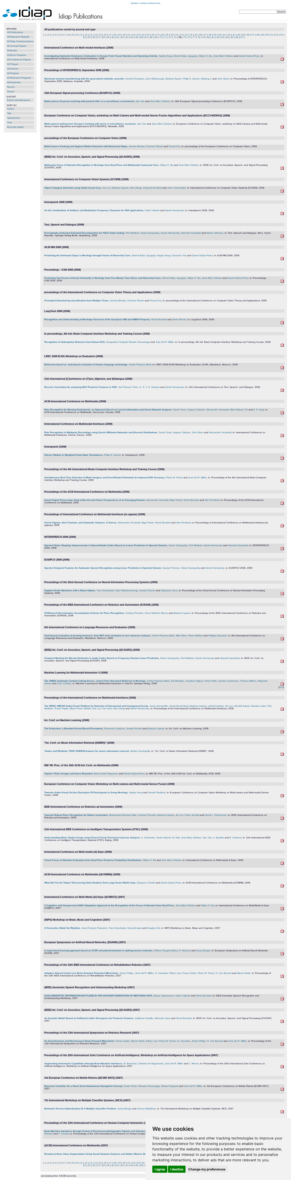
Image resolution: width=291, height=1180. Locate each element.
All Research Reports (18, 37)
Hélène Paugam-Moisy (166, 950)
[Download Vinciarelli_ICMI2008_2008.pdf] (282, 526)
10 (76, 34)
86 (237, 37)
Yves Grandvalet (105, 590)
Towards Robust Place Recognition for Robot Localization (76, 815)
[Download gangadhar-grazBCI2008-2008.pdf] (282, 346)
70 (160, 37)
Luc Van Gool (104, 708)
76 (189, 37)
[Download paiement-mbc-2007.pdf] (282, 932)
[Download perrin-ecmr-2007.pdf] (282, 1090)
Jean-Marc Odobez (223, 56)
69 (156, 37)
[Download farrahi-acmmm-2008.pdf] (282, 886)
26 (152, 34)
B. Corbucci (235, 837)
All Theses (12, 64)
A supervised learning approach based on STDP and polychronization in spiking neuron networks (98, 950)
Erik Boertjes (177, 681)
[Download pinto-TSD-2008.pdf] (282, 391)
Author (10, 109)
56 (94, 37)
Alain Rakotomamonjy (126, 590)
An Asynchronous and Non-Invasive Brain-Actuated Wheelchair (79, 1041)
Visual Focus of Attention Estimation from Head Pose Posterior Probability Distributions (92, 860)
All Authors (12, 68)
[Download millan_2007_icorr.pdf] (282, 977)
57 (98, 37)
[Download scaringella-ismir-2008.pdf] (282, 755)
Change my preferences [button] (207, 1169)
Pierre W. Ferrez (174, 477)
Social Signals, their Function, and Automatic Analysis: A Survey (80, 522)
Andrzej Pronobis (134, 613)
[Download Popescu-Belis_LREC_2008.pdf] (282, 368)
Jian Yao (140, 101)
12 (86, 34)
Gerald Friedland (157, 792)
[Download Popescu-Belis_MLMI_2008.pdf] (282, 684)
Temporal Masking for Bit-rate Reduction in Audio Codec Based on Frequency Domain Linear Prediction (101, 658)
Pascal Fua (174, 146)
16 (105, 34)
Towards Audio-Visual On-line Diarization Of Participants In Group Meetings (86, 792)
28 (162, 34)
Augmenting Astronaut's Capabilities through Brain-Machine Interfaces (83, 1063)
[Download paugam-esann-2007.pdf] (282, 954)
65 (136, 37)
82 (218, 37)
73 (175, 37)
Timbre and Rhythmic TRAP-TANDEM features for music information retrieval (86, 751)
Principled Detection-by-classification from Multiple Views (76, 300)
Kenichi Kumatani (135, 78)
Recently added (15, 127)
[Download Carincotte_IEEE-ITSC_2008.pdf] (282, 841)
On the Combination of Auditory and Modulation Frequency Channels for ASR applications (93, 210)
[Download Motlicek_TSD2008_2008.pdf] (282, 236)
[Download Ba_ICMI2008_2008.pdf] (282, 282)
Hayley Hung (165, 56)
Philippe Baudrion (217, 635)
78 (199, 37)
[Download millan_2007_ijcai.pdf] (282, 1067)
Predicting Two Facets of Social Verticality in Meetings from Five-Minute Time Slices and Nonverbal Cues (102, 278)
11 (81, 34)
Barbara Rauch (173, 78)
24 (143, 34)
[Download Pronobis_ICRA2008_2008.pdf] (282, 617)
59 (108, 37)
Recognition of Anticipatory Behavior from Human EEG (74, 342)
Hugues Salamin (196, 409)
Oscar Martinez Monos (156, 613)
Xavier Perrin (130, 1086)
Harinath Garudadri (191, 233)
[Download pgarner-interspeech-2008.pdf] (282, 459)
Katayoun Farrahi (146, 882)
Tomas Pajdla (61, 708)
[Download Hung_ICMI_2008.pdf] (282, 60)
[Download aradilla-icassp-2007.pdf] (282, 1022)
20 (124, 34)
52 (277, 34)
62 (122, 37)
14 (95, 34)
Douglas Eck (153, 928)
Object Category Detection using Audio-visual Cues (72, 188)
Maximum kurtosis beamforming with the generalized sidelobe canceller (84, 78)
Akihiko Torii (90, 708)
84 (227, 37)
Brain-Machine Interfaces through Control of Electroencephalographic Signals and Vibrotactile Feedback (102, 1131)
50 (267, 34)
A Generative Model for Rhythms (62, 928)
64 (132, 37)
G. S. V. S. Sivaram (149, 387)
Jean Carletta (64, 683)
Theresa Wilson (248, 681)
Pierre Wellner (195, 635)
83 (222, 37)
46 (248, 34)
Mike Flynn (181, 635)
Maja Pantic (176, 500)
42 (229, 34)
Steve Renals (179, 319)
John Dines (223, 78)
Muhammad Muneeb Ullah (123, 815)
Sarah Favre (179, 409)
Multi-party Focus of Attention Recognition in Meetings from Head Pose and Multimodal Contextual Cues (101, 165)
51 (272, 34)
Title (9, 113)
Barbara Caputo (120, 188)
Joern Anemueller (176, 188)
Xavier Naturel (163, 837)
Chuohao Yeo (179, 255)
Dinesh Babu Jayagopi (185, 56)
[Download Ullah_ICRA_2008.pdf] (282, 819)
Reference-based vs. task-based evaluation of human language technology (85, 364)
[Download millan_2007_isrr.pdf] (282, 1045)
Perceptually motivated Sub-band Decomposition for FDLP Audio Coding (84, 233)
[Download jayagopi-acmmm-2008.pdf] (282, 259)
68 (151, 37)
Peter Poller (211, 681)
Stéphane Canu (169, 590)
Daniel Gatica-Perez (249, 56)
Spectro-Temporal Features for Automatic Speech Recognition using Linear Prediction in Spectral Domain (102, 568)
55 (89, 37)
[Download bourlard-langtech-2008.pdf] (282, 323)
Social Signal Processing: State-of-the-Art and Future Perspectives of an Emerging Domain (94, 500)
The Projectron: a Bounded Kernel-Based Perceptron (73, 728)
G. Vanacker (161, 973)
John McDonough (155, 78)
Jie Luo (106, 188)
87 (242, 37)
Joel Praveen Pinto (128, 387)
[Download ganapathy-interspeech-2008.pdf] (282, 549)
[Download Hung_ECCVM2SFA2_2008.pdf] (282, 796)
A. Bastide (218, 837)
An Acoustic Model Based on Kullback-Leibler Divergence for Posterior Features (88, 1018)
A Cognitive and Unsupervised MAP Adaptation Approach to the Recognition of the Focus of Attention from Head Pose (109, 905)
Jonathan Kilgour (194, 681)
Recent (11, 87)
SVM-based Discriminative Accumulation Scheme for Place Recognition (84, 613)
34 (191, 34)
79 (203, 37)
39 (214, 34)
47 (253, 34)
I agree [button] (160, 1169)
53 (281, 34)
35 (195, 34)
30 (172, 34)
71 (165, 37)
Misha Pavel (76, 708)
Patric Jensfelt (192, 815)
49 (262, 34)
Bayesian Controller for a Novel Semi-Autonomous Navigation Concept (83, 1086)
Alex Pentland (212, 500)
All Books (12, 50)
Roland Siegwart (169, 1086)
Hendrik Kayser (242, 706)
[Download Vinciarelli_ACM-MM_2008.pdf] (282, 504)
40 (219, 34)
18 (114, 34)
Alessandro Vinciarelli (217, 409)
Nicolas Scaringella (140, 751)
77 (194, 37)
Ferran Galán (189, 973)
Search (11, 91)
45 (243, 34)
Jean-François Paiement (94, 928)
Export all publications (18, 100)
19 (119, 34)
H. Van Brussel (223, 973)
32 (181, 34)
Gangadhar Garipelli (116, 342)
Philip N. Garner (191, 78)
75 (184, 37)
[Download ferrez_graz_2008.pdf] (282, 481)
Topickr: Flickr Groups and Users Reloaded (68, 773)
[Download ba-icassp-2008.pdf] (282, 169)
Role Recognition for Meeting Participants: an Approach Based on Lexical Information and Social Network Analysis (108, 409)
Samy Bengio (134, 928)
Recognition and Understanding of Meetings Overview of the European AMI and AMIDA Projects (97, 319)
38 (210, 34)
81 (213, 37)
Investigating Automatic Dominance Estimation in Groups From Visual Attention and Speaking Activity (100, 56)
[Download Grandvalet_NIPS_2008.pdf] (282, 594)
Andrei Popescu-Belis (140, 364)
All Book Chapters (16, 55)
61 (117, 37)
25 (148, 34)
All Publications (15, 32)
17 (109, 34)
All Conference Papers (19, 59)
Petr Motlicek (132, 233)
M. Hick (176, 837)
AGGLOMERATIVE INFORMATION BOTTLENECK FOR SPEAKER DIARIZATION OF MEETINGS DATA (98, 995)
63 (127, 37)
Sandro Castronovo (228, 681)
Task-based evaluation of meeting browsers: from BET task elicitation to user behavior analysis (97, 635)
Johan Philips (127, 973)
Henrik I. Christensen (216, 815)
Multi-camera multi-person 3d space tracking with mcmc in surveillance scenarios (90, 124)
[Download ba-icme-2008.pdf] (282, 864)
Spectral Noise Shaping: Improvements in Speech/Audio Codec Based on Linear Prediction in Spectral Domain (105, 545)
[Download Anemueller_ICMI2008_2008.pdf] (282, 710)
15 (100, 34)
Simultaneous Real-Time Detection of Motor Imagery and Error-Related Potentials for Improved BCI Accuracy (104, 477)
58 (103, 37)
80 (208, 37)
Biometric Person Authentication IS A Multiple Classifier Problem (80, 1108)
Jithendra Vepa (162, 1018)
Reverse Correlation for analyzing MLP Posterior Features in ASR (80, 387)
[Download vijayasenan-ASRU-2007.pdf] (282, 999)
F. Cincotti (63, 1133)
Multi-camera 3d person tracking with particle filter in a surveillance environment (89, 101)
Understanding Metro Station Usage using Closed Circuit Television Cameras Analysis (92, 837)
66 (141, 37)
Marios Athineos (214, 233)
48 (257, 34)
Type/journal (13, 118)
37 (205, 34)
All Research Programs (19, 78)
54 (84, 37)
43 (234, 34)
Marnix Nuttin (244, 973)
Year (9, 122)
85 (232, 37)
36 (200, 34)
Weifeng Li (206, 78)
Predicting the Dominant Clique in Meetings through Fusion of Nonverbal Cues (87, 255)
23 (138, 34)
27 (157, 34)
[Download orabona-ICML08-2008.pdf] (282, 732)
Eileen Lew (175, 973)
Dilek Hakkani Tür (239, 409)
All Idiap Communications (20, 41)
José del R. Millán (165, 342)
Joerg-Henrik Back (152, 188)
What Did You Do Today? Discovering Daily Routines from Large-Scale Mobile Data (89, 882)
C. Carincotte (148, 837)
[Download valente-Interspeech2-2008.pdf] (282, 214)
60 (113, 37)
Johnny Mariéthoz (146, 1108)
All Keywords (13, 82)
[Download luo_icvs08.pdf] (282, 191)
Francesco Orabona (114, 728)
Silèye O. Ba (205, 56)
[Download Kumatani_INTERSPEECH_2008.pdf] (282, 82)
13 (90, 34)
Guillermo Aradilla (144, 1018)
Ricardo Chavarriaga (139, 342)
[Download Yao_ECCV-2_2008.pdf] (282, 127)
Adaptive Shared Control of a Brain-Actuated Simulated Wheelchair (81, 973)
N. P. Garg (258, 409)
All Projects (13, 73)
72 (170, 37)
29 (167, 34)
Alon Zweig (135, 188)
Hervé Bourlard (159, 319)
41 (224, 34)
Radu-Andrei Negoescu (106, 773)
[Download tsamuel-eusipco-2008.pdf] (282, 572)
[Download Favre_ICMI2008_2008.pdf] (282, 436)
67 (146, 37)
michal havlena (216, 706)
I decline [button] (176, 1169)
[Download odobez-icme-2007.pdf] (282, 909)
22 (133, 34)
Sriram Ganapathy (149, 233)
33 (186, 34)
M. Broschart (130, 1063)
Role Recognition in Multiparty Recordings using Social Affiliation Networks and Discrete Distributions (100, 432)
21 (129, 34)
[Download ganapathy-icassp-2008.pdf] (282, 662)
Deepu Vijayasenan (163, 995)
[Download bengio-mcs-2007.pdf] (282, 1112)
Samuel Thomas (171, 568)
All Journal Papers (16, 46)
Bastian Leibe (258, 706)
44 (238, 34)
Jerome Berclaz (137, 146)
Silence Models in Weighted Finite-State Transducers (73, 455)
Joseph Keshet (147, 590)
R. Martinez (185, 950)
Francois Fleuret (154, 146)
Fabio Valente (152, 210)
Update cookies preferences (145, 3)
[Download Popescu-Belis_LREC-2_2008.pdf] (282, 639)
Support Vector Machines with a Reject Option (69, 590)
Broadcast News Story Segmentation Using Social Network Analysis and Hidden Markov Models (97, 1154)
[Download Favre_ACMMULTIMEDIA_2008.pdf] (282, 413)
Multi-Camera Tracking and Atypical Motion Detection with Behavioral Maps (85, 146)
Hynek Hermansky (174, 210)
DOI (281, 687)
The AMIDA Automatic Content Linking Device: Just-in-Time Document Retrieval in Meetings (95, 681)
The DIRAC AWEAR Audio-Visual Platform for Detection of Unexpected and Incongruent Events (96, 706)
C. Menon (194, 1063)
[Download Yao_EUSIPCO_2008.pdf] (282, 105)
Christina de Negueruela (150, 1063)
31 (176, 34)
